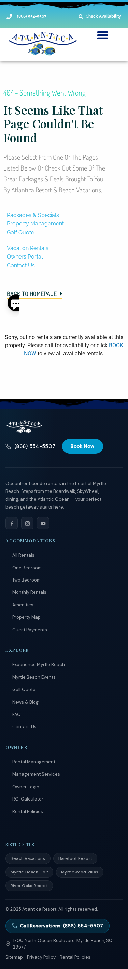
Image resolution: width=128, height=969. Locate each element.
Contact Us (24, 727)
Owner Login (25, 787)
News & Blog (25, 702)
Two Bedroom (26, 580)
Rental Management (33, 762)
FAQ (16, 714)
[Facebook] (11, 523)
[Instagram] (27, 523)
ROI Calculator (27, 799)
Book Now (82, 446)
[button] (103, 35)
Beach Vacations (28, 858)
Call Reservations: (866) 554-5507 (61, 926)
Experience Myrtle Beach (38, 664)
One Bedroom (27, 568)
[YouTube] (43, 523)
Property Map (26, 617)
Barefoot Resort (75, 858)
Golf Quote (23, 689)
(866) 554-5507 (34, 446)
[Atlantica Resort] (24, 427)
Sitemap (14, 957)
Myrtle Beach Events (34, 677)
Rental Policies (27, 811)
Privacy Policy (41, 957)
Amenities (22, 605)
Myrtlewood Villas (79, 872)
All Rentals (23, 555)
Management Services (36, 774)
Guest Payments (29, 630)
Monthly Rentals (29, 592)
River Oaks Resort (29, 886)
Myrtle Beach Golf (29, 872)
